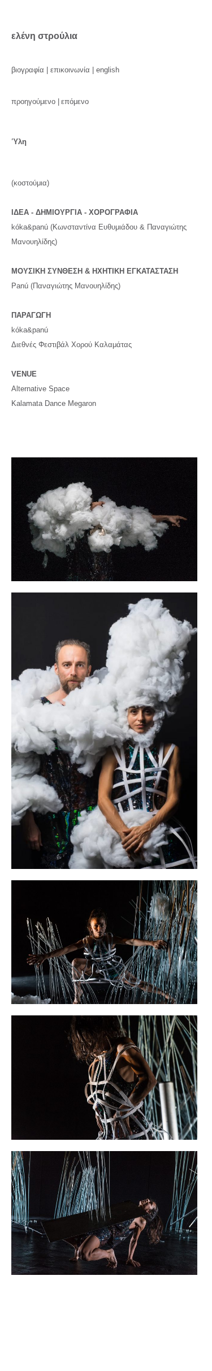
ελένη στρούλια (44, 36)
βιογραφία (27, 70)
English (107, 70)
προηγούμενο (33, 101)
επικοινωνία (70, 70)
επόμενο (75, 101)
